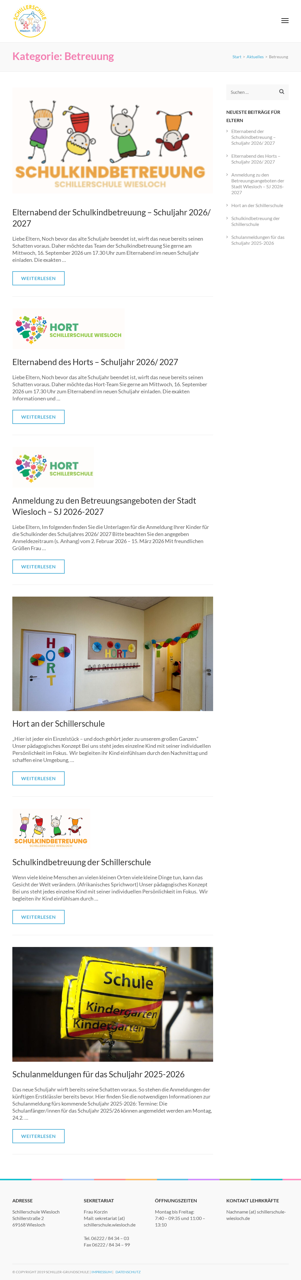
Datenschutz (128, 1272)
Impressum (101, 1272)
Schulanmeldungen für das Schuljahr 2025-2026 (98, 1074)
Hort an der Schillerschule (58, 723)
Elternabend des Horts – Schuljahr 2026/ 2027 (95, 362)
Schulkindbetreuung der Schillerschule (81, 862)
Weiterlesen (38, 278)
